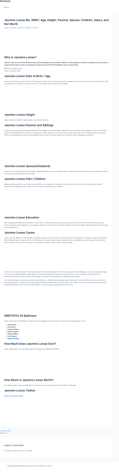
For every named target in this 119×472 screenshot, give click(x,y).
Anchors (6, 7)
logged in (16, 450)
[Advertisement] (54, 41)
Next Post (4, 433)
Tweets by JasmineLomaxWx (13, 396)
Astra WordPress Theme (44, 466)
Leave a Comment (10, 28)
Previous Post (5, 431)
